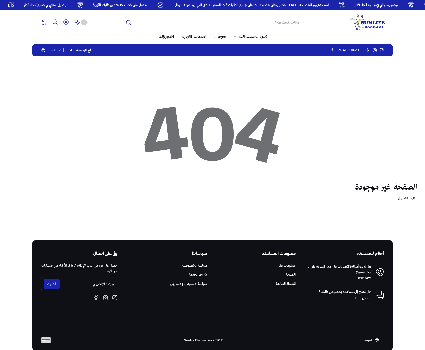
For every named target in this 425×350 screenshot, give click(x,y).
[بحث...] (128, 22)
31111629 (364, 278)
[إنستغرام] (375, 50)
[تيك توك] (382, 50)
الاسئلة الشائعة (286, 283)
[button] (66, 22)
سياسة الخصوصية (194, 265)
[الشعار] (367, 22)
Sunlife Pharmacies (198, 340)
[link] (248, 36)
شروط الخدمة (197, 274)
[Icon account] (55, 22)
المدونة (291, 274)
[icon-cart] (43, 22)
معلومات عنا (287, 265)
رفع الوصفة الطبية (79, 50)
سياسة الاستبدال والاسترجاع (188, 283)
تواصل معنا (363, 298)
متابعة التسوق (407, 198)
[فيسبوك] (368, 50)
